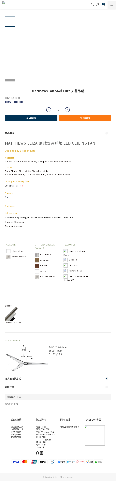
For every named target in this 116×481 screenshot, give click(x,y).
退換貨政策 (16, 431)
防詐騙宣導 (16, 437)
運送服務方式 (17, 426)
